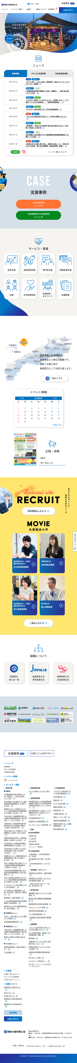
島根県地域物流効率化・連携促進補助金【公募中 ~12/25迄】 (15, 839)
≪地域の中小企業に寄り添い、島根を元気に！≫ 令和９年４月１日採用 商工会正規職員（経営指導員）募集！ (47, 145)
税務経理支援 (35, 788)
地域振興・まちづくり (38, 870)
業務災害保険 (57, 807)
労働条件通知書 (34, 844)
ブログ (15, 152)
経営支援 (9, 788)
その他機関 (8, 952)
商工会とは (8, 993)
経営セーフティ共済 (60, 817)
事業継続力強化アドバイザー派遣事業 (40, 894)
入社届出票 (32, 839)
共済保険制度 (60, 788)
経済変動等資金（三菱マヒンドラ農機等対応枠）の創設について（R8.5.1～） (40, 813)
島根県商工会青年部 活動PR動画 (40, 873)
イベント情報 (11, 776)
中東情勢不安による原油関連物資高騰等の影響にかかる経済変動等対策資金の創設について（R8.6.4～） (40, 804)
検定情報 (32, 938)
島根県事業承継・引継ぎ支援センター (15, 948)
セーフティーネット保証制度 (38, 825)
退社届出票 (32, 841)
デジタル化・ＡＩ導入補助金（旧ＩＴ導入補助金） (15, 886)
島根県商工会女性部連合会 (13, 1004)
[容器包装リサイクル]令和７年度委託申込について (40, 942)
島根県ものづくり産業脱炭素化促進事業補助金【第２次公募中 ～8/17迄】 (15, 858)
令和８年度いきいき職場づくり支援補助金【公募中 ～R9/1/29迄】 (15, 832)
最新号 (43, 458)
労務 (32, 829)
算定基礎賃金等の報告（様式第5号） (40, 860)
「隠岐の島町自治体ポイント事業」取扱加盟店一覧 (39, 885)
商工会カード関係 (35, 958)
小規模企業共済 (58, 814)
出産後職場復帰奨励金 (11, 922)
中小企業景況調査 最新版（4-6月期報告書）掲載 (39, 934)
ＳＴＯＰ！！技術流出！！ (38, 961)
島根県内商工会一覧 (11, 996)
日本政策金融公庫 (35, 818)
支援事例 (67, 3)
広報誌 (28, 9)
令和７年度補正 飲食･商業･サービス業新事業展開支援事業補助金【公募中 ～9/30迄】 (15, 865)
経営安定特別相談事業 (36, 911)
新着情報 (7, 767)
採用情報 (51, 9)
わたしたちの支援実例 (11, 977)
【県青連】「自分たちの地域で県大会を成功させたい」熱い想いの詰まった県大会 (47, 127)
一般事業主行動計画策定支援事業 (40, 917)
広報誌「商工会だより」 (12, 974)
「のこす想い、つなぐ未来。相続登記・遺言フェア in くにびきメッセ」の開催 (47, 83)
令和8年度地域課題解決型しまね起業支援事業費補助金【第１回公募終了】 (15, 872)
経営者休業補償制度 (60, 820)
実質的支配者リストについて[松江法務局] (39, 948)
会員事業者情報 (9, 772)
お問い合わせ (68, 10)
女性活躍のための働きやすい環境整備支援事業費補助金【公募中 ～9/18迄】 (47, 136)
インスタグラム (12, 780)
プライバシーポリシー (34, 1046)
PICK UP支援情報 (10, 769)
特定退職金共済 (58, 829)
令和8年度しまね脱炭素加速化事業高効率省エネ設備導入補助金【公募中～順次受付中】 (15, 825)
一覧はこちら (56, 378)
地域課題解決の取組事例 (38, 215)
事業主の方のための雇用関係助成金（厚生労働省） (15, 907)
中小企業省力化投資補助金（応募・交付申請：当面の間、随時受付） (15, 892)
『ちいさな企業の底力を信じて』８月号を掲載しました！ (46, 117)
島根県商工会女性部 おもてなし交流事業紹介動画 (40, 879)
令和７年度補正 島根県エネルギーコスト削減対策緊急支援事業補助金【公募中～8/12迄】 (15, 880)
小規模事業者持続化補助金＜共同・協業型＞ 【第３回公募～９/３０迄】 (47, 92)
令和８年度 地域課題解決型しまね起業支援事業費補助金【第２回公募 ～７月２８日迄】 (15, 818)
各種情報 (33, 924)
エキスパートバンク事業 (37, 907)
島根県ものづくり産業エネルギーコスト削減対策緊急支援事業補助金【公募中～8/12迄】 (15, 811)
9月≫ (55, 398)
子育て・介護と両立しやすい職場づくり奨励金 (15, 917)
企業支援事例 (38, 204)
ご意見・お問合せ (18, 1045)
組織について (11, 984)
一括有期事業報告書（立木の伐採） (39, 865)
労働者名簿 (32, 836)
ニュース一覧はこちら (56, 152)
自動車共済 (57, 810)
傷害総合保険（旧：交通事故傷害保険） (62, 825)
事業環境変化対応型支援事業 (38, 904)
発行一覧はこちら (47, 463)
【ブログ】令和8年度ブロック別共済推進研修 (41, 109)
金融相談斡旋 (35, 798)
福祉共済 (56, 800)
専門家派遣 (34, 890)
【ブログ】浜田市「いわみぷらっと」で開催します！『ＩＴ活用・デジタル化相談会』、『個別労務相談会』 (47, 101)
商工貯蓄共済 (57, 797)
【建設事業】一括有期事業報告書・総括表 (39, 855)
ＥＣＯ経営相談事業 (35, 914)
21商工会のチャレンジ (11, 979)
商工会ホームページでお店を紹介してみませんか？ (40, 965)
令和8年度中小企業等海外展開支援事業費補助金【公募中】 (15, 844)
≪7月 (22, 398)
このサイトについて (55, 1046)
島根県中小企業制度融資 (37, 821)
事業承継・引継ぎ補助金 (12, 898)
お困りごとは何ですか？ (42, 753)
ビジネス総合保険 (59, 803)
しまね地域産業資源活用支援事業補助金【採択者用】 (15, 902)
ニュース (5, 9)
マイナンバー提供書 (35, 847)
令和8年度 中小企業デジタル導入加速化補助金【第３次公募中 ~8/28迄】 (15, 851)
